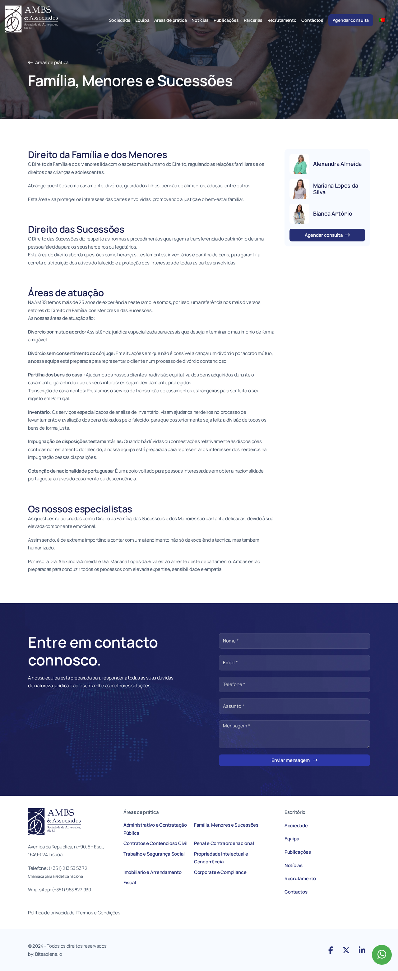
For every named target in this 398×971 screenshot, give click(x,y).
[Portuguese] (384, 20)
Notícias (200, 20)
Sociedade (119, 20)
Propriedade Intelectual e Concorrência (221, 858)
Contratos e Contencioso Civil (155, 843)
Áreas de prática (170, 20)
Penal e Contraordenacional (224, 843)
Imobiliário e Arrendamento (152, 872)
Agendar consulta (351, 20)
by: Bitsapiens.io (45, 954)
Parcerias (253, 20)
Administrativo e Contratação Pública (155, 829)
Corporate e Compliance (220, 872)
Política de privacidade (51, 912)
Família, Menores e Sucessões (226, 825)
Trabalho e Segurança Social (154, 854)
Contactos (312, 20)
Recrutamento (281, 20)
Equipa (142, 20)
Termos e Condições (99, 912)
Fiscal (129, 882)
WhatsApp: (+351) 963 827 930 (59, 889)
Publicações (226, 20)
